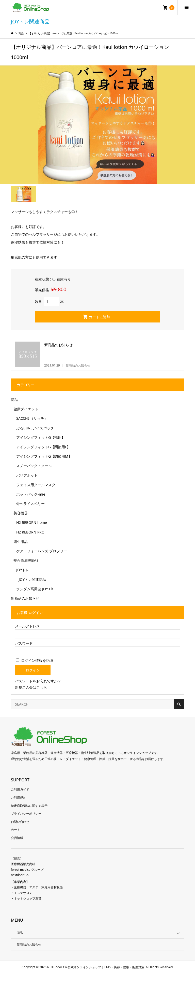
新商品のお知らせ (25, 598)
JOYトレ (22, 569)
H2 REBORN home (31, 522)
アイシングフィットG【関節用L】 (43, 446)
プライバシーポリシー (26, 813)
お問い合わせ (20, 822)
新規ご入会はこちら (31, 687)
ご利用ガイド (20, 789)
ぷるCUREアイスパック (35, 428)
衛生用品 (20, 541)
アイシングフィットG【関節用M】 (44, 456)
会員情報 (17, 838)
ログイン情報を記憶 (36, 660)
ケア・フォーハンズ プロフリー (41, 551)
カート (15, 829)
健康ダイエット (25, 408)
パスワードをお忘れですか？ (38, 681)
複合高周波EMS (26, 560)
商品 (14, 399)
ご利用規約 (18, 797)
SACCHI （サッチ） (32, 418)
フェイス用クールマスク (35, 484)
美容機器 (20, 513)
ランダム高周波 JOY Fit (34, 588)
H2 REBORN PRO (30, 532)
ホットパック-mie (30, 494)
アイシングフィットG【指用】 (40, 437)
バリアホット (27, 475)
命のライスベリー (30, 503)
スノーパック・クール (34, 465)
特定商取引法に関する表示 (29, 806)
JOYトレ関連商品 (32, 579)
